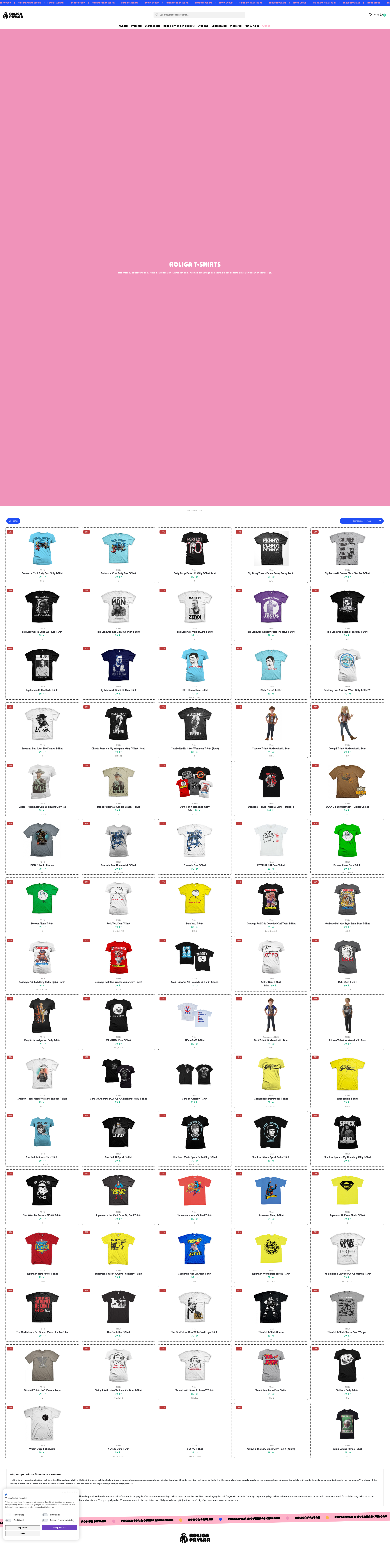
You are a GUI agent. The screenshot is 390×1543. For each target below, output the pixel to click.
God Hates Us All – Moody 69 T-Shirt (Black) (194, 982)
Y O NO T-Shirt (195, 1449)
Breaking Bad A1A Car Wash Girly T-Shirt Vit (347, 690)
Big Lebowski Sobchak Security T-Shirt (347, 632)
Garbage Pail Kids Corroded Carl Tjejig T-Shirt (271, 924)
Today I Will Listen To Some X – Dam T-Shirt (118, 1390)
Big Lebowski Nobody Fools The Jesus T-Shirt (271, 632)
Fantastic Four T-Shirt (195, 865)
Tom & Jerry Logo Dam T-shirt (271, 1390)
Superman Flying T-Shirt (271, 1215)
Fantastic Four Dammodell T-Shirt (118, 865)
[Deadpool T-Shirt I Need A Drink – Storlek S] (271, 781)
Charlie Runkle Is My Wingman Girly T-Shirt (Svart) (118, 749)
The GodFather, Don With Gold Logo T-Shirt (194, 1332)
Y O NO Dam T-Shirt (118, 1449)
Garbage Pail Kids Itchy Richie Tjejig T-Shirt (42, 982)
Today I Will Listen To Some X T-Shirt (195, 1390)
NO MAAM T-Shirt (195, 1040)
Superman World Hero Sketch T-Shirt (271, 1274)
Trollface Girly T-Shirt (347, 1390)
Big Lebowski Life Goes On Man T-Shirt (119, 632)
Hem (188, 510)
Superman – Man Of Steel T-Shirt (194, 1215)
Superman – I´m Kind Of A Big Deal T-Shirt (118, 1215)
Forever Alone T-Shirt (42, 924)
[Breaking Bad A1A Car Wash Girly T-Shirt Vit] (347, 665)
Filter (15, 521)
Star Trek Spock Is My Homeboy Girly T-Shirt (347, 1157)
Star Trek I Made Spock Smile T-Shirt (271, 1157)
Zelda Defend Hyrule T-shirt (347, 1449)
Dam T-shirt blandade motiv (195, 807)
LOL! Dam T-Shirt (347, 982)
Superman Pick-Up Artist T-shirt (194, 1274)
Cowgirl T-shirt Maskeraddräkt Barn (347, 749)
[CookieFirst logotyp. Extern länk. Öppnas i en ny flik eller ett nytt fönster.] (6, 1495)
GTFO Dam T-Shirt (271, 982)
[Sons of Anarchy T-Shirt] (195, 1073)
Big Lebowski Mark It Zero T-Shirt (195, 632)
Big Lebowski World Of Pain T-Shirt (118, 690)
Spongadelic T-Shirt (347, 1099)
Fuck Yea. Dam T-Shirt (118, 924)
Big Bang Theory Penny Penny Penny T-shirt (271, 573)
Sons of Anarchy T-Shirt (194, 1099)
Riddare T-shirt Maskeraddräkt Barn (347, 1040)
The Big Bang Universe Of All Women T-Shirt (347, 1274)
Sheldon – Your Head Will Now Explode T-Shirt (42, 1099)
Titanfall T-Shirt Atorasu (271, 1332)
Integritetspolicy (69, 1492)
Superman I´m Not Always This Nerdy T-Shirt (118, 1274)
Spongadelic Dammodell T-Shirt (271, 1099)
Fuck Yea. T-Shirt (194, 924)
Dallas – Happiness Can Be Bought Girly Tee (42, 807)
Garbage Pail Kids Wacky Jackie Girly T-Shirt (118, 982)
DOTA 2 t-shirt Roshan (42, 865)
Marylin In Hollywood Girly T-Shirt (42, 1040)
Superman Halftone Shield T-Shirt (347, 1215)
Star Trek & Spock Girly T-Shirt (42, 1157)
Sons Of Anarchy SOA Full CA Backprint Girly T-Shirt (118, 1099)
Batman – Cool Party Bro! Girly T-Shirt (42, 573)
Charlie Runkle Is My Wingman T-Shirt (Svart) (195, 749)
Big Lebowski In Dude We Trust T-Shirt (42, 632)
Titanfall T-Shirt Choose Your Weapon (347, 1332)
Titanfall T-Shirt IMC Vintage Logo (42, 1390)
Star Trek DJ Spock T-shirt (118, 1157)
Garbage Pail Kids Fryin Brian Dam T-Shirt (347, 924)
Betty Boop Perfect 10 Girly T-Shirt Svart (195, 573)
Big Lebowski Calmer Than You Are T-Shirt (347, 573)
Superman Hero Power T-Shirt (42, 1274)
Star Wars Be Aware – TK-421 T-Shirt (42, 1215)
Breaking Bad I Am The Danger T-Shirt (42, 749)
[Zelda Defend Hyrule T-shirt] (347, 1423)
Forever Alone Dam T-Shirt (347, 865)
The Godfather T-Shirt (118, 1332)
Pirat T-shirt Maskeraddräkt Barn (271, 1040)
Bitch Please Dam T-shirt (195, 690)
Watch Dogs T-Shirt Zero (42, 1449)
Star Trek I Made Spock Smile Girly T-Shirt (195, 1157)
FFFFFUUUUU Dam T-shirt (271, 865)
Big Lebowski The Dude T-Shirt (42, 690)
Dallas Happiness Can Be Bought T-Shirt (118, 807)
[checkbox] (8, 1514)
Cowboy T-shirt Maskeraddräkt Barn (271, 749)
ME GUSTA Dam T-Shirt (118, 1040)
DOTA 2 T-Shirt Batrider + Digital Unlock (347, 807)
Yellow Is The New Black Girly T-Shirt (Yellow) (271, 1449)
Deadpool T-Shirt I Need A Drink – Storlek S (271, 807)
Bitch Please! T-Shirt (271, 690)
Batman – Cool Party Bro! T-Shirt (118, 573)
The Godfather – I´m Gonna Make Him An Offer (42, 1332)
